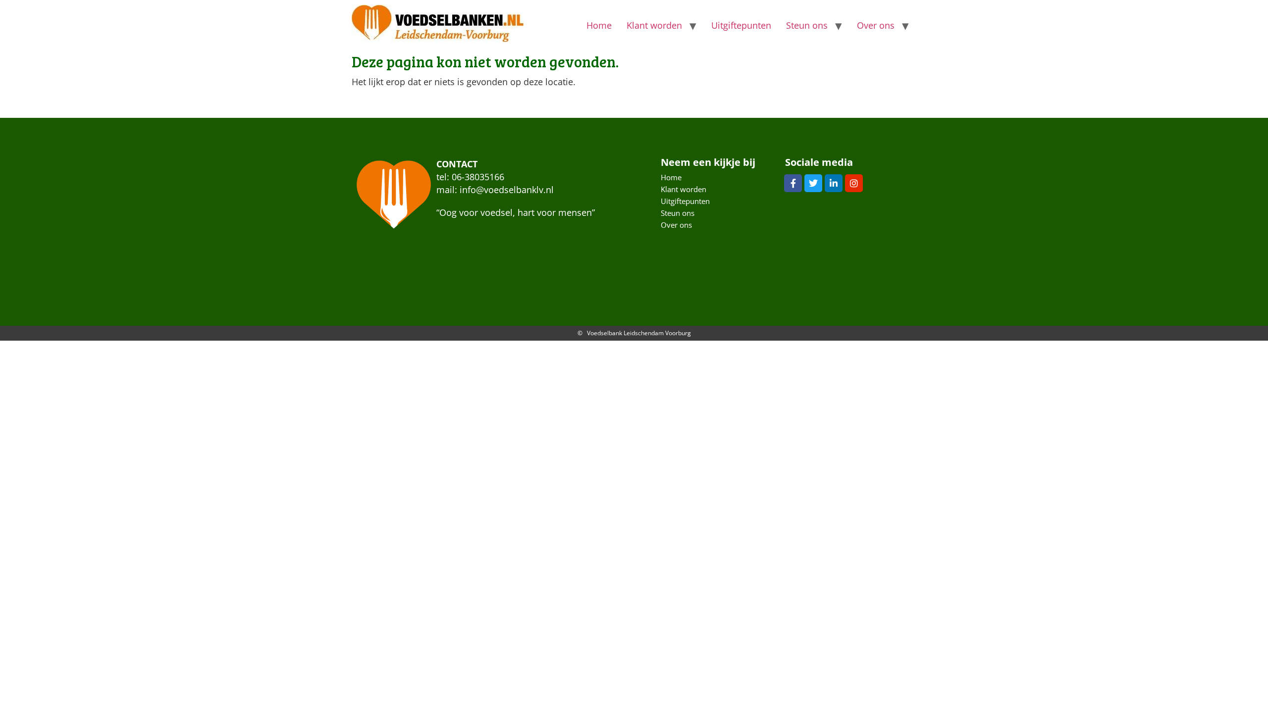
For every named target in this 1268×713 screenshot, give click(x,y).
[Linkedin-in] (834, 183)
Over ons (876, 25)
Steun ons (807, 25)
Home (599, 25)
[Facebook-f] (793, 183)
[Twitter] (813, 183)
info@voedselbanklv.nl (507, 190)
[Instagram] (854, 183)
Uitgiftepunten (741, 25)
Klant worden (654, 25)
